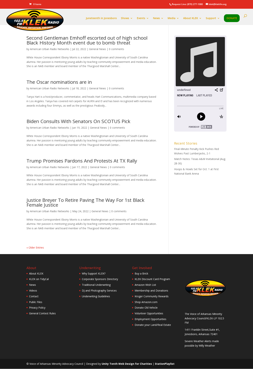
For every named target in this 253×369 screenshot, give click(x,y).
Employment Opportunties (150, 319)
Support (211, 18)
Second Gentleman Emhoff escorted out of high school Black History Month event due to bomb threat (86, 40)
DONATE (232, 18)
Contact (34, 296)
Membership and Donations (151, 290)
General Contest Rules (42, 313)
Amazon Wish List (145, 285)
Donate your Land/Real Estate (153, 325)
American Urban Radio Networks (49, 49)
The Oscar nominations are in (59, 82)
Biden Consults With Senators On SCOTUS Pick (78, 121)
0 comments (116, 49)
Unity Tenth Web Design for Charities (127, 363)
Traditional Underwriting (96, 285)
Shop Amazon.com (146, 302)
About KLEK (190, 18)
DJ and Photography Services (99, 290)
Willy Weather (207, 345)
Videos (33, 290)
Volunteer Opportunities (149, 313)
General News (97, 49)
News (156, 18)
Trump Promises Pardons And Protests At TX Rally (81, 160)
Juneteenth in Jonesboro (101, 18)
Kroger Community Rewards (152, 296)
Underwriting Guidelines (96, 296)
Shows (125, 18)
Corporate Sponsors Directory (100, 279)
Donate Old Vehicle (146, 307)
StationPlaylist (164, 363)
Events (141, 18)
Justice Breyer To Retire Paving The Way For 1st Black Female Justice (85, 202)
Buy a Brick (141, 273)
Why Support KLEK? (93, 273)
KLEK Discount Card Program (152, 279)
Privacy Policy (37, 307)
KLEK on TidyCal (39, 279)
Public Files (35, 302)
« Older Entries (35, 247)
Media (171, 18)
